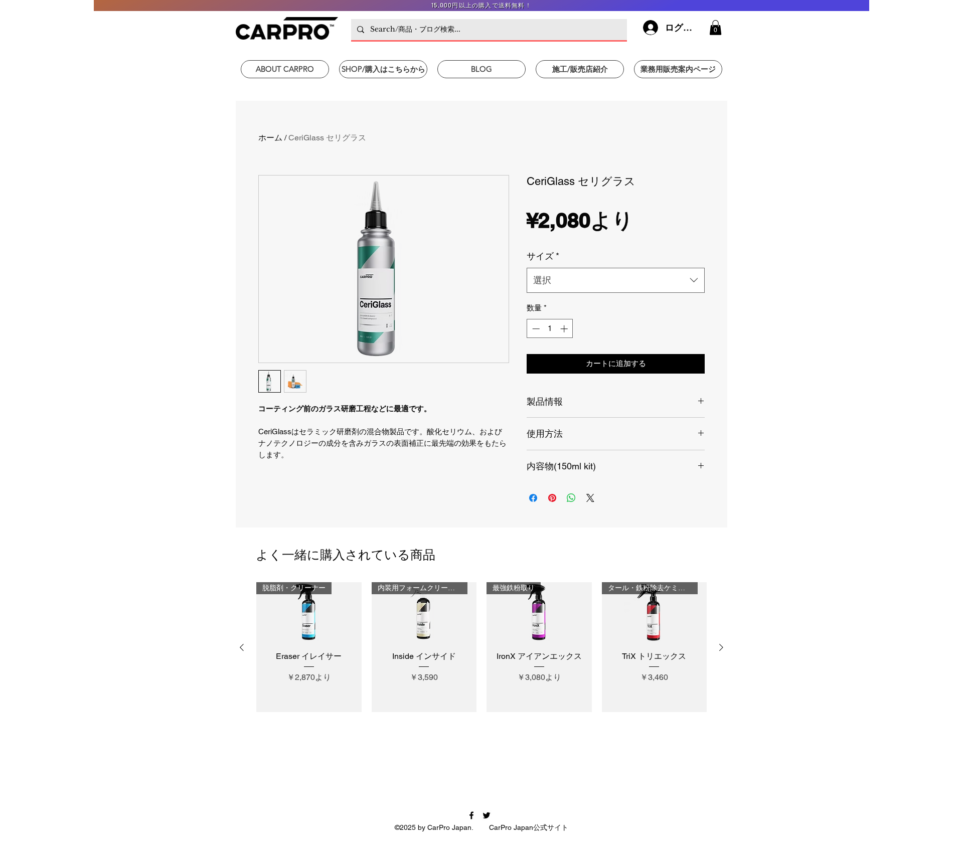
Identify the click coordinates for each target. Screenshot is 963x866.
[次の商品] (721, 647)
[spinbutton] (550, 328)
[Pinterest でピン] (552, 498)
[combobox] (616, 280)
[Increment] (565, 328)
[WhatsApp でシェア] (571, 498)
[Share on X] (590, 498)
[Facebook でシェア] (533, 498)
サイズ (543, 256)
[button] (715, 27)
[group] (481, 647)
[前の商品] (242, 647)
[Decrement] (535, 328)
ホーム (270, 137)
